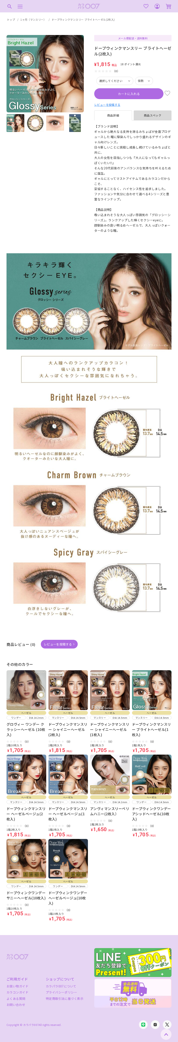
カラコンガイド (17, 992)
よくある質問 (16, 998)
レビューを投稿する (107, 105)
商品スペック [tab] (153, 115)
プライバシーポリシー (61, 992)
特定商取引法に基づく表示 (64, 998)
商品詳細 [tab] (113, 115)
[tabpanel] (132, 181)
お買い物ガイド (17, 986)
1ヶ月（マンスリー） (33, 19)
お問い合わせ (16, 1004)
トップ (11, 19)
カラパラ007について (61, 986)
